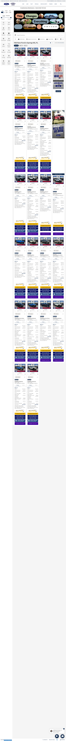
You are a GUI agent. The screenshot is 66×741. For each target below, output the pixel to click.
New (2, 10)
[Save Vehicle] (24, 61)
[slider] (1, 17)
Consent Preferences (8, 740)
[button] (61, 4)
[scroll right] (63, 39)
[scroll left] (15, 39)
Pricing (43, 67)
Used (10, 10)
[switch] (2, 11)
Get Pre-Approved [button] (20, 99)
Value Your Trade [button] (20, 101)
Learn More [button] (58, 91)
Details (49, 67)
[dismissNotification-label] (64, 728)
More (56, 4)
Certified (6, 10)
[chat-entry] (57, 736)
